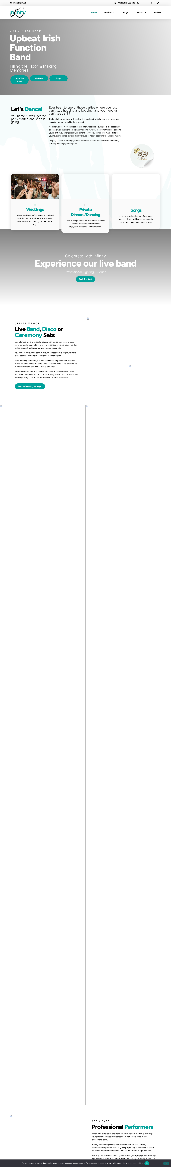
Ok (147, 1163)
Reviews (157, 12)
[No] (166, 1163)
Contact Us (141, 12)
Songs (125, 12)
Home (94, 12)
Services (108, 12)
